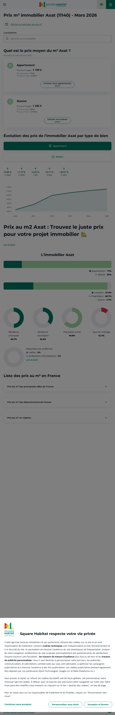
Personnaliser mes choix (65, 704)
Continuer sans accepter (17, 704)
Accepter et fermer (98, 704)
